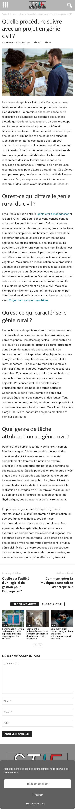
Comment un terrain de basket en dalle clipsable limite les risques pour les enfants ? (13, 633)
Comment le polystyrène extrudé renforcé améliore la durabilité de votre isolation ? (37, 633)
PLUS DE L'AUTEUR (52, 604)
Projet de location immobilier (28, 300)
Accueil (5, 14)
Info (14, 14)
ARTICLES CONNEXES (25, 604)
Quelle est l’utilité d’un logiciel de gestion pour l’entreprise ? (15, 584)
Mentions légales (35, 803)
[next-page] (40, 645)
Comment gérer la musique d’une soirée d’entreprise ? (57, 582)
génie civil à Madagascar (53, 213)
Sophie (9, 42)
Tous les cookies (37, 783)
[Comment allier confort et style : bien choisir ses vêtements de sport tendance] (62, 618)
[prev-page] (35, 645)
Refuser (37, 794)
